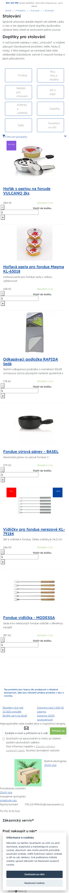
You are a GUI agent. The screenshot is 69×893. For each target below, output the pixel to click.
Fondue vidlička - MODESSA (29, 617)
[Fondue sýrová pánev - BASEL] (34, 424)
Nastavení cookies (34, 883)
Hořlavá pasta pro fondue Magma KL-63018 (33, 269)
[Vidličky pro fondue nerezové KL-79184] (34, 505)
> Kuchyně (34, 10)
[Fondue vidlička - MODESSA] (34, 590)
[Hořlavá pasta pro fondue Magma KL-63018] (34, 242)
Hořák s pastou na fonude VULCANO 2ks (26, 190)
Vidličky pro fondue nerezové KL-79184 (34, 531)
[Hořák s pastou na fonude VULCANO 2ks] (34, 161)
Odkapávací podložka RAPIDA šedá (30, 361)
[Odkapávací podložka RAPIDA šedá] (34, 332)
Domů (8, 10)
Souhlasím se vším (34, 874)
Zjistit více (50, 765)
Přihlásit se (58, 730)
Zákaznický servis (17, 820)
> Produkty (20, 10)
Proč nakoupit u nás (19, 831)
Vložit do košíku (42, 208)
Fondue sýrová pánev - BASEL (31, 451)
